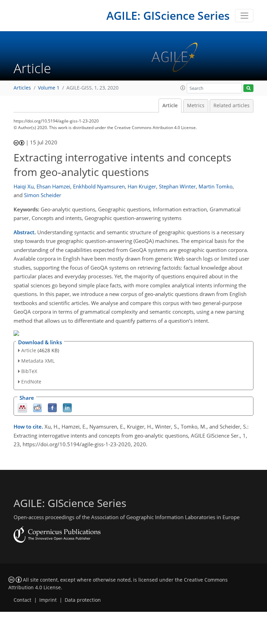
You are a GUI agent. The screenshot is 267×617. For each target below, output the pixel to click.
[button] (182, 88)
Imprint (48, 600)
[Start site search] (248, 88)
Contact (22, 600)
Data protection (83, 600)
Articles (22, 88)
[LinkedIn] (67, 407)
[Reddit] (37, 407)
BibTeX (29, 371)
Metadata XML (38, 360)
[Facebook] (52, 407)
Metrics (195, 105)
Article (170, 105)
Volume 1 (48, 88)
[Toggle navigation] (244, 15)
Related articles (231, 105)
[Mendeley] (22, 407)
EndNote (31, 381)
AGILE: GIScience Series (168, 15)
